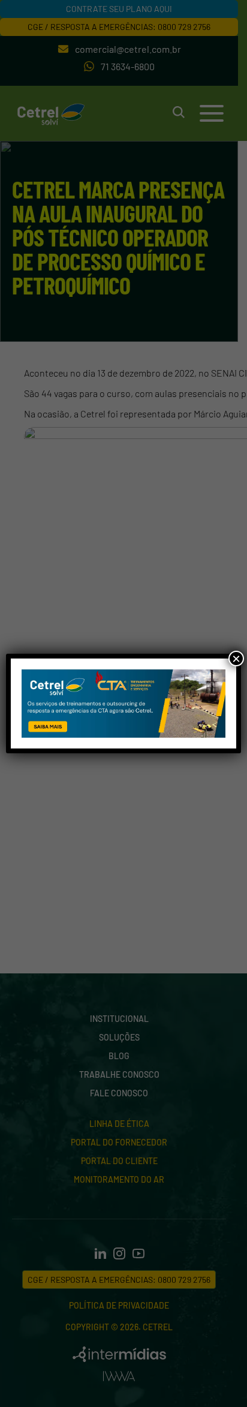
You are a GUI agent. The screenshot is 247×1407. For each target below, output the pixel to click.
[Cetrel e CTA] (123, 703)
